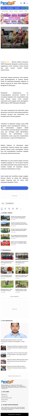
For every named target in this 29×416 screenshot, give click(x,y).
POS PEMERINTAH (9, 203)
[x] (9, 208)
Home (3, 8)
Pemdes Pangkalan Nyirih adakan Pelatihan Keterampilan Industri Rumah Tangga (19, 230)
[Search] (21, 3)
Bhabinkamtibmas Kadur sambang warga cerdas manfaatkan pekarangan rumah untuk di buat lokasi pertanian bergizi (21, 290)
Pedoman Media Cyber (6, 397)
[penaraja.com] (8, 3)
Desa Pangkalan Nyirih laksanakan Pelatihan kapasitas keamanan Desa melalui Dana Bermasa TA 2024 (19, 236)
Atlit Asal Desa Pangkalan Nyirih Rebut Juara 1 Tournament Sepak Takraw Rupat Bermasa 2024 (18, 242)
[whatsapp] (13, 208)
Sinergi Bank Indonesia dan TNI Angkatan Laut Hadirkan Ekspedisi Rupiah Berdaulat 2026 (21, 262)
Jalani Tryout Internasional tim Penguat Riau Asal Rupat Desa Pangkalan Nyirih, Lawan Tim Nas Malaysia (7, 262)
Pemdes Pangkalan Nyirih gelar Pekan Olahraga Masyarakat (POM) (19, 223)
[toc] (27, 126)
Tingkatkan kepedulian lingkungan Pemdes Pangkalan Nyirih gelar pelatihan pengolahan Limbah (17, 347)
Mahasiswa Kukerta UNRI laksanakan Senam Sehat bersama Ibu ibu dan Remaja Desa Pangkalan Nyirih (17, 360)
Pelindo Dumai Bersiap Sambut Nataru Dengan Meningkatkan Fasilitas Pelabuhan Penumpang (18, 217)
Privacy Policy (4, 399)
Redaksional (4, 394)
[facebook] (5, 208)
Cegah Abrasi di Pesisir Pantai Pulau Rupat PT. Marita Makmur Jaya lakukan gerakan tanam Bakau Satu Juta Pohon (17, 353)
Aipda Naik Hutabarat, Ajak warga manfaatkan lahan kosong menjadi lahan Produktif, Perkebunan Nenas (21, 276)
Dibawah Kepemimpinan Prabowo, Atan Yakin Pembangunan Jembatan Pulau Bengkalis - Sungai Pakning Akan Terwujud (12, 340)
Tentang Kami (4, 396)
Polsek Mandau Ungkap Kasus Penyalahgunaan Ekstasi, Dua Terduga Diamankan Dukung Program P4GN (6, 276)
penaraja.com (18, 414)
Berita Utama (10, 8)
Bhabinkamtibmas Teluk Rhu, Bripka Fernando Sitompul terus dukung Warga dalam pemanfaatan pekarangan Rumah (7, 290)
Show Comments (14, 296)
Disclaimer (3, 401)
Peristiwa (17, 8)
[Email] (16, 208)
